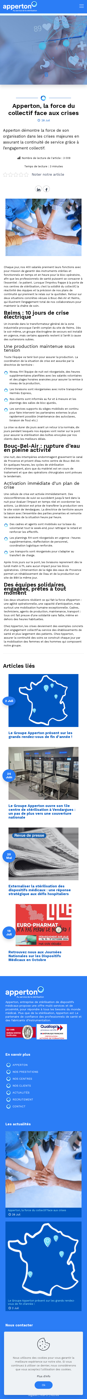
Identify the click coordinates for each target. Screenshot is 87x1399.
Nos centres (22, 1078)
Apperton (20, 1064)
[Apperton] (20, 6)
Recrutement (23, 1099)
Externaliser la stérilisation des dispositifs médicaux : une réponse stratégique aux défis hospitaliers (39, 890)
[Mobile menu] (81, 6)
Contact (19, 1106)
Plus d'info (43, 1376)
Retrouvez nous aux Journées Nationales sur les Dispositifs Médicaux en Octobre (35, 956)
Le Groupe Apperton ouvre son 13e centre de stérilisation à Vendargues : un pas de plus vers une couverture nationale (41, 811)
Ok (43, 1385)
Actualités (21, 1092)
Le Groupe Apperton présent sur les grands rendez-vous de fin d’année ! (40, 735)
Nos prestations (25, 1071)
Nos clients (22, 1085)
